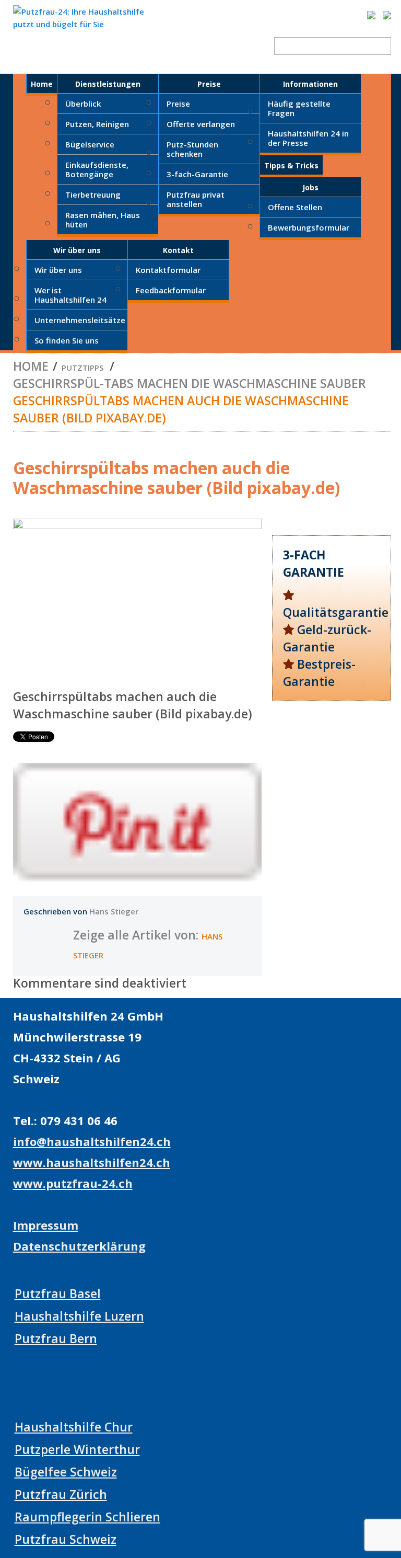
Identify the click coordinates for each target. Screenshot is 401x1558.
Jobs (310, 187)
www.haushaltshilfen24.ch (91, 1162)
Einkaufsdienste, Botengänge (96, 169)
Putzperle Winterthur (77, 1449)
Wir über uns (77, 250)
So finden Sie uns (66, 340)
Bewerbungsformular (308, 227)
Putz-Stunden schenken (192, 149)
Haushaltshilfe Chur (74, 1426)
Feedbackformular (171, 290)
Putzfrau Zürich (61, 1494)
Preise (209, 84)
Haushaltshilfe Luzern (79, 1316)
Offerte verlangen (201, 124)
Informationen (310, 84)
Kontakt (178, 250)
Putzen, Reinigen (97, 124)
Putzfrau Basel (58, 1293)
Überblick (83, 103)
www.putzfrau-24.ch (73, 1183)
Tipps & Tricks (291, 165)
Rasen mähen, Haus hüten (102, 219)
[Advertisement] (331, 779)
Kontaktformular (168, 269)
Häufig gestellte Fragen (299, 108)
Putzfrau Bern (56, 1338)
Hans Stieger (113, 911)
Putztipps (82, 367)
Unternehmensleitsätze (79, 320)
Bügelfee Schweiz (66, 1471)
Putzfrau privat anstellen (196, 199)
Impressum (45, 1225)
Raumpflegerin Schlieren (87, 1516)
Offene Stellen (295, 207)
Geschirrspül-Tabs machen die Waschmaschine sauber (189, 383)
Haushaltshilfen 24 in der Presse (308, 138)
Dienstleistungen (107, 84)
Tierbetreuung (93, 194)
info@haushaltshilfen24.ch (92, 1141)
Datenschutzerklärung (79, 1246)
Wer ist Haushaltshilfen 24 (70, 294)
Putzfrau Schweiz (65, 1539)
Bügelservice (89, 144)
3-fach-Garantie (197, 174)
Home (42, 84)
